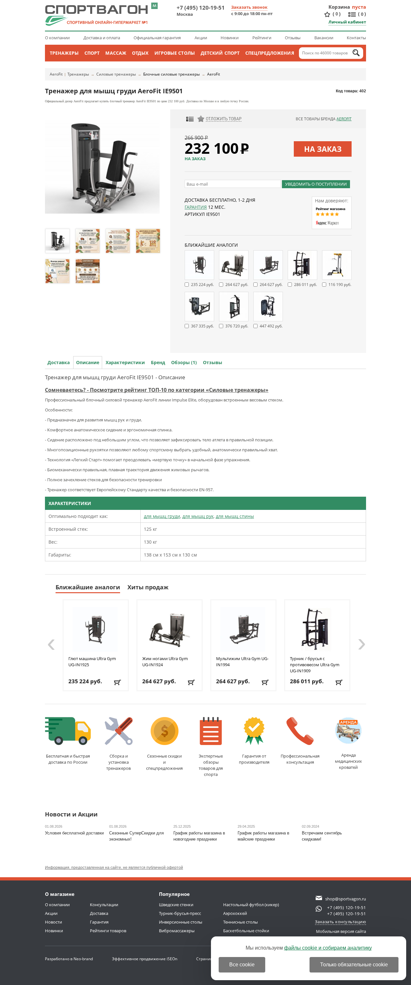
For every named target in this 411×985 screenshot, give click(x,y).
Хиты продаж (148, 587)
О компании (57, 38)
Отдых (140, 53)
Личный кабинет (347, 22)
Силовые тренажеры (116, 74)
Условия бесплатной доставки (74, 833)
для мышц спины (235, 516)
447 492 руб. (271, 326)
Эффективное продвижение (144, 959)
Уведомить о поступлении (316, 184)
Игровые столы (174, 53)
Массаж (115, 53)
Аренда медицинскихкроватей (348, 761)
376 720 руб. (236, 326)
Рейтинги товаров (108, 931)
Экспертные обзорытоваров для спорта (211, 765)
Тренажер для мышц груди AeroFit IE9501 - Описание (115, 377)
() (337, 13)
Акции (201, 38)
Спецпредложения (269, 53)
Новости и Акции (71, 814)
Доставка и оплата (101, 38)
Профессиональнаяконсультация (300, 759)
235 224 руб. (202, 284)
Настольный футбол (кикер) (251, 904)
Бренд (158, 362)
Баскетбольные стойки (246, 931)
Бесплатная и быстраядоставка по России (68, 759)
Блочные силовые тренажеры (171, 74)
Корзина (339, 7)
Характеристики (125, 362)
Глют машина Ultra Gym (92, 661)
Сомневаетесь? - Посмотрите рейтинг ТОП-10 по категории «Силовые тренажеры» (156, 390)
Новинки (230, 38)
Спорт (92, 53)
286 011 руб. (305, 284)
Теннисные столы (240, 922)
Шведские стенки (176, 904)
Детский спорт (220, 53)
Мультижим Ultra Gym (242, 661)
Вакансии (323, 38)
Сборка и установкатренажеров (118, 762)
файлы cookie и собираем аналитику (328, 948)
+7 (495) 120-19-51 (201, 7)
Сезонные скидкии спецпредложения (164, 762)
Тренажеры (64, 53)
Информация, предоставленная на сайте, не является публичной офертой (114, 867)
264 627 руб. (236, 284)
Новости (53, 922)
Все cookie (242, 964)
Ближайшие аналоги (88, 587)
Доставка (59, 362)
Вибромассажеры (177, 931)
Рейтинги (261, 38)
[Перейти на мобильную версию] (154, 5)
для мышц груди (162, 516)
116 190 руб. (339, 284)
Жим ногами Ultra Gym (165, 661)
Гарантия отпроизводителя (254, 759)
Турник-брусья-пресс (180, 913)
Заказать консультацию (340, 922)
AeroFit (56, 74)
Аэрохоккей (235, 913)
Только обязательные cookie (354, 964)
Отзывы (293, 38)
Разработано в (69, 959)
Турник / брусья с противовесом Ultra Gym (314, 665)
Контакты (356, 38)
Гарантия (196, 207)
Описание (87, 362)
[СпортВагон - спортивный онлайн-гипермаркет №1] (96, 15)
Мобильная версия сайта (341, 931)
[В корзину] (118, 682)
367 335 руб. (202, 326)
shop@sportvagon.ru (345, 899)
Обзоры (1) (184, 362)
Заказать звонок (249, 7)
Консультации (104, 904)
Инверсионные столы (180, 922)
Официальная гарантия (157, 38)
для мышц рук (198, 516)
